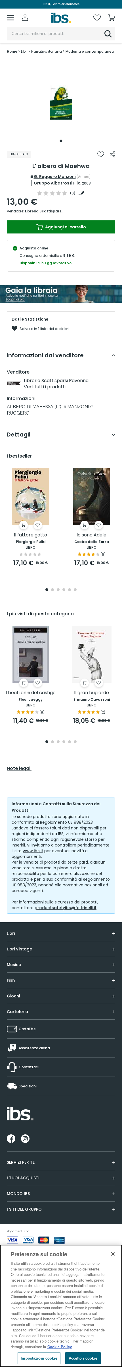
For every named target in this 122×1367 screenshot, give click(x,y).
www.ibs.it (33, 851)
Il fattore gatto (30, 535)
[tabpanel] (61, 102)
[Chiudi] (113, 1254)
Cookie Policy (59, 1346)
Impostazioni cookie (39, 1358)
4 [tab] (64, 590)
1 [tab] (61, 141)
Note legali (19, 768)
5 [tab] (69, 590)
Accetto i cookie (83, 1358)
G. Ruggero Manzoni (55, 176)
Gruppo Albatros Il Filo (57, 183)
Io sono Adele (91, 535)
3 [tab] (58, 590)
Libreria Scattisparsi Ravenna (52, 211)
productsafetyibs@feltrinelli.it (65, 908)
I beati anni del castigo (31, 693)
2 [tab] (52, 590)
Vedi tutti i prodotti (45, 387)
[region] (61, 1306)
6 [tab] (75, 590)
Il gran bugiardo (91, 693)
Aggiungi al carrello (65, 227)
